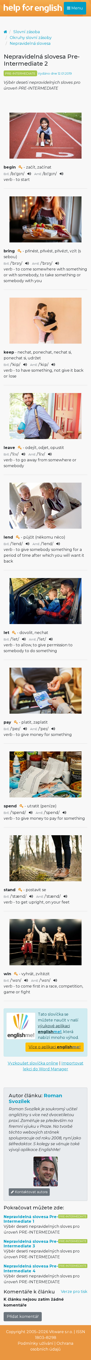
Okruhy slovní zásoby (31, 37)
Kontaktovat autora (31, 1192)
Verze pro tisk (74, 1291)
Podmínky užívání (35, 1343)
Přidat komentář (23, 1316)
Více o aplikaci (55, 1047)
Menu (76, 8)
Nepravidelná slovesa (30, 43)
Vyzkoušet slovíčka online (33, 1063)
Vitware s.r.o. (61, 1331)
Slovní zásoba (26, 32)
